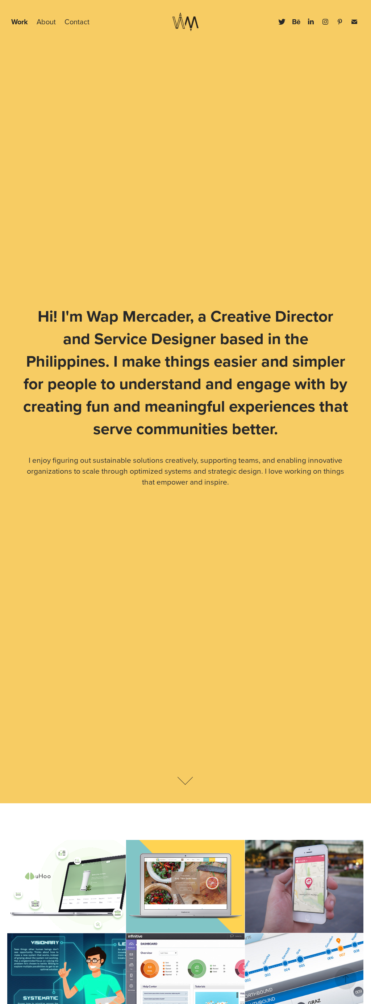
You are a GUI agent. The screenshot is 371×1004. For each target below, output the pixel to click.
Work (19, 21)
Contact (76, 21)
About (46, 21)
